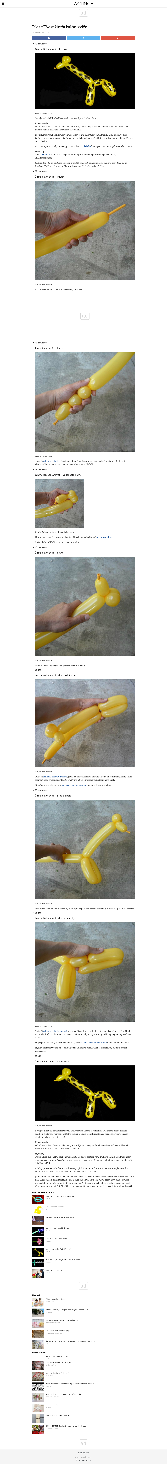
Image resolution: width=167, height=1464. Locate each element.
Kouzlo (34, 22)
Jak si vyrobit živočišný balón (58, 1228)
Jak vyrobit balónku (54, 1270)
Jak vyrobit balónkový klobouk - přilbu (62, 1196)
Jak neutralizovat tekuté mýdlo (59, 1362)
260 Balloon (44, 155)
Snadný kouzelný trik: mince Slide (60, 1217)
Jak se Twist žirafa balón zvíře (59, 1249)
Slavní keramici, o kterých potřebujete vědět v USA (67, 1310)
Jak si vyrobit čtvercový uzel (58, 1415)
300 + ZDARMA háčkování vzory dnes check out (66, 1426)
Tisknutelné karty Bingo (56, 1299)
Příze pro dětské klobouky (57, 1356)
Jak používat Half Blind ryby (57, 1331)
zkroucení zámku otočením (74, 785)
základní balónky (51, 461)
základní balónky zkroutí (55, 777)
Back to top (83, 1453)
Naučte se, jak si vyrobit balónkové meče (63, 1260)
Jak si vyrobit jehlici (54, 1405)
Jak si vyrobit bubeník (55, 1207)
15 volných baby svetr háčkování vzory (62, 1320)
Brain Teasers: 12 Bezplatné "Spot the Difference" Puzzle (70, 1384)
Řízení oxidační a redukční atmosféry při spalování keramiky (70, 1341)
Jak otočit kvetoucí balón (56, 1238)
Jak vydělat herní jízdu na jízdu (59, 1373)
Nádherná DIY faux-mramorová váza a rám (63, 1394)
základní (87, 146)
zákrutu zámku (103, 537)
